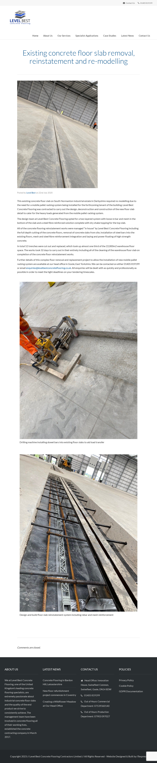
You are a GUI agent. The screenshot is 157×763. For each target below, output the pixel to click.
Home (35, 35)
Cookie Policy (126, 685)
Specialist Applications (86, 35)
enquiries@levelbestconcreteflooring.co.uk (48, 267)
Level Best (31, 192)
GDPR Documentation (131, 691)
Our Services (64, 35)
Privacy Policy (126, 680)
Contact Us (144, 35)
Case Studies (109, 35)
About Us (48, 35)
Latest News (127, 35)
